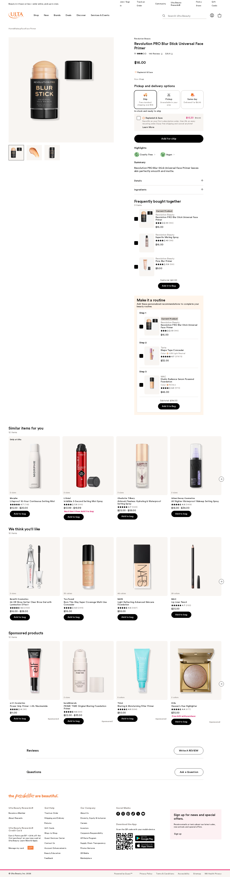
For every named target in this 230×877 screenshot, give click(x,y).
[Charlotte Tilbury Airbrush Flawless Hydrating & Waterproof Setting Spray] (142, 474)
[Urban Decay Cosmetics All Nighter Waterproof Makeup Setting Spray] (195, 473)
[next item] (221, 479)
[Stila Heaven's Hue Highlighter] (195, 679)
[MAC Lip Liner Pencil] (195, 573)
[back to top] (220, 867)
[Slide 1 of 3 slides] (16, 152)
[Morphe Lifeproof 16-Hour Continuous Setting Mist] (34, 473)
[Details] (169, 180)
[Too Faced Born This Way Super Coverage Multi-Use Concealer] (88, 575)
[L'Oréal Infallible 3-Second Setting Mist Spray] (88, 474)
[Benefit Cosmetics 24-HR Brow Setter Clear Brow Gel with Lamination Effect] (34, 575)
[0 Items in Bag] (219, 15)
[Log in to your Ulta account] (212, 15)
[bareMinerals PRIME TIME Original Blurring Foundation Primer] (88, 679)
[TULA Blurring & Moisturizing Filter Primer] (142, 677)
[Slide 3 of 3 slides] (52, 152)
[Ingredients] (169, 189)
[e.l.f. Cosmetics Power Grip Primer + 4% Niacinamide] (34, 677)
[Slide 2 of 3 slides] (34, 152)
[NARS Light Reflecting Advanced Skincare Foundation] (142, 575)
